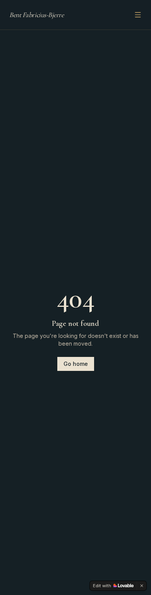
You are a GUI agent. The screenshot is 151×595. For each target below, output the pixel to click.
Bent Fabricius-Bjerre (36, 14)
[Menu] (138, 15)
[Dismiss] (141, 585)
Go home (75, 363)
